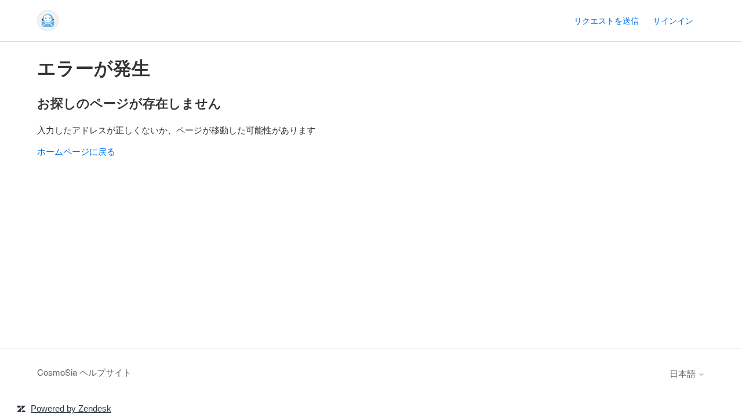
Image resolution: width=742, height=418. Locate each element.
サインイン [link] (673, 20)
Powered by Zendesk (71, 408)
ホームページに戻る (76, 151)
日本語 (684, 373)
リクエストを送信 (606, 20)
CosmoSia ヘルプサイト (84, 372)
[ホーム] (48, 20)
